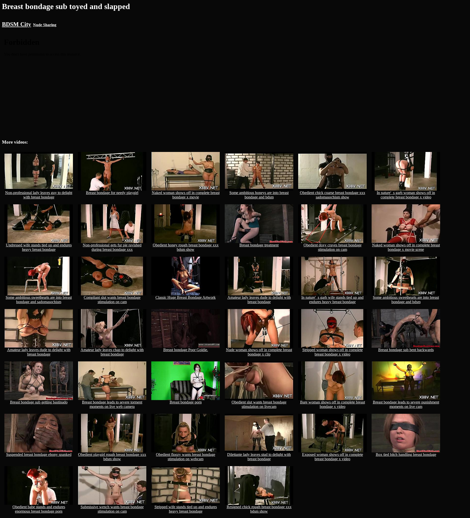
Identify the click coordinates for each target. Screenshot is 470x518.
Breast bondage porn (186, 402)
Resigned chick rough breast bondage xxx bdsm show (259, 509)
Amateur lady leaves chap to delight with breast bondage (112, 352)
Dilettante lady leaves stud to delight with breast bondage (259, 456)
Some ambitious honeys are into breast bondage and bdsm (259, 195)
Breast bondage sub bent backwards (406, 350)
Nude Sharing (44, 25)
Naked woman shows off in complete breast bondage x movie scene (406, 247)
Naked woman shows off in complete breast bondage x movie (186, 195)
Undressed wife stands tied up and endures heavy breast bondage (39, 247)
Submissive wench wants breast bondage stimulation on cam (112, 509)
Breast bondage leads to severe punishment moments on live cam (406, 404)
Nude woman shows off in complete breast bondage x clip (259, 352)
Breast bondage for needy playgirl (112, 193)
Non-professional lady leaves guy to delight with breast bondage (38, 195)
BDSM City (16, 24)
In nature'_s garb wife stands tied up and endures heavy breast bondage (332, 299)
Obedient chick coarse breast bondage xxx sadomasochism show (332, 195)
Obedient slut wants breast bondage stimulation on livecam (259, 404)
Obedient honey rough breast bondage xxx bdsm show (186, 247)
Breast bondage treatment (259, 245)
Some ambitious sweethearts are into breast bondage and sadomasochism (39, 299)
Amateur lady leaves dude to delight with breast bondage (259, 299)
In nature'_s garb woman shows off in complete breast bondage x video (406, 195)
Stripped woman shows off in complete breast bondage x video (332, 352)
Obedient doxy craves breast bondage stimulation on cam (333, 247)
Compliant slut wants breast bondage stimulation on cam (112, 299)
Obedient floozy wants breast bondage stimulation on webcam (185, 456)
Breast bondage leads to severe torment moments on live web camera (112, 404)
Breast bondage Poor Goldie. (185, 350)
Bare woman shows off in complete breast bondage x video (332, 404)
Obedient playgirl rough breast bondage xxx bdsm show (112, 456)
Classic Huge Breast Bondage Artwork (185, 297)
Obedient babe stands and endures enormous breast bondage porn (38, 509)
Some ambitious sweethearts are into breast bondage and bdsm (406, 299)
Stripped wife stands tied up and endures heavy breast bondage (185, 509)
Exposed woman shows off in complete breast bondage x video (332, 456)
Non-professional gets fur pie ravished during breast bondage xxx (112, 247)
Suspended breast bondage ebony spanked (38, 454)
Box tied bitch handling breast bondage (406, 454)
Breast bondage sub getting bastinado (39, 402)
